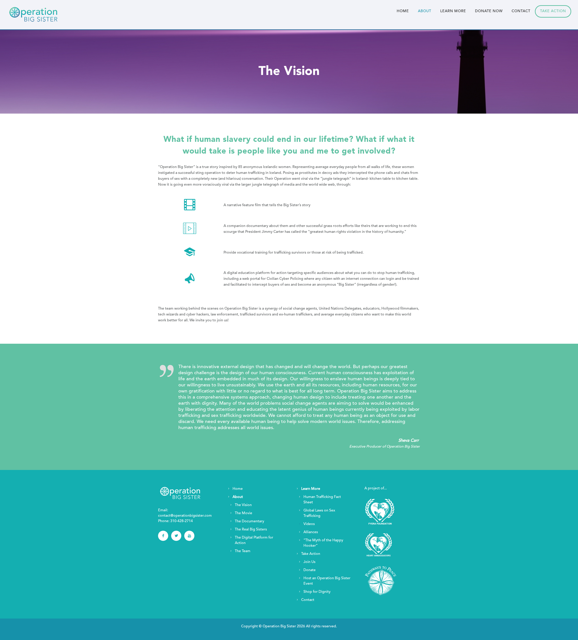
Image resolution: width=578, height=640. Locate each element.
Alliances (310, 532)
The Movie (243, 513)
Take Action (553, 11)
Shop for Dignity (317, 592)
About (424, 11)
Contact (521, 11)
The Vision (243, 505)
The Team (242, 551)
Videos (309, 524)
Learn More (453, 11)
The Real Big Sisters (251, 529)
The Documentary (249, 521)
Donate (309, 570)
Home (403, 11)
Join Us (309, 562)
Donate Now (489, 11)
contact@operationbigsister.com (185, 516)
